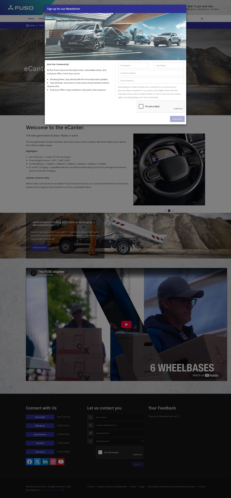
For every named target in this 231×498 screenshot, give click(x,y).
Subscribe (177, 118)
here (161, 90)
